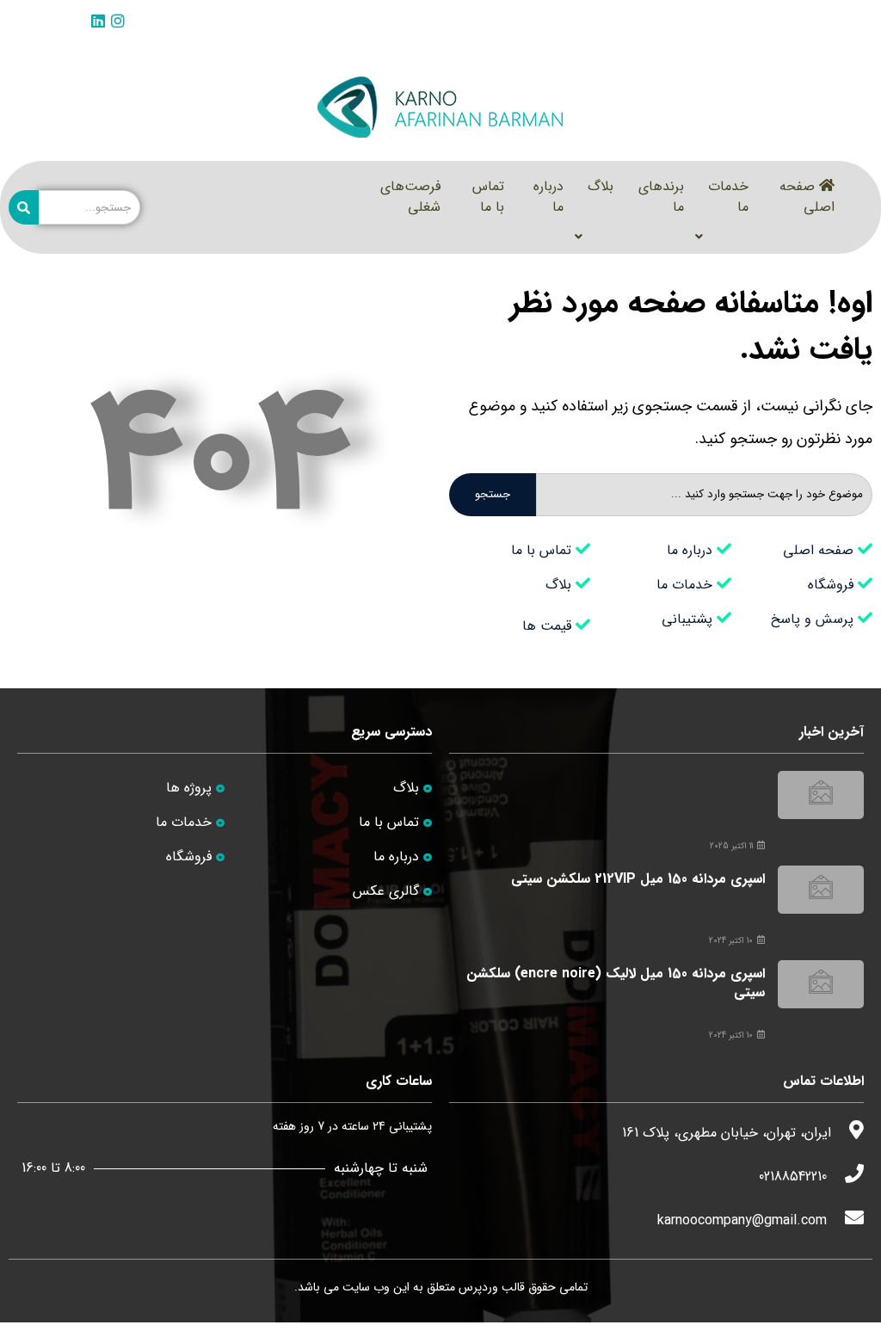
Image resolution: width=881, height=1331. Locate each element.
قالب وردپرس (492, 1287)
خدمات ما (728, 197)
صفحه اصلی (807, 197)
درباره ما (548, 197)
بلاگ (600, 186)
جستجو (492, 494)
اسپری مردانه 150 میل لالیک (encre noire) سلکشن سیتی (615, 983)
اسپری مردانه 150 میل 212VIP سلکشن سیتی (638, 879)
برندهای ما (661, 197)
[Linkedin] (98, 20)
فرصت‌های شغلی (410, 197)
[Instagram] (118, 20)
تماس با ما (488, 197)
